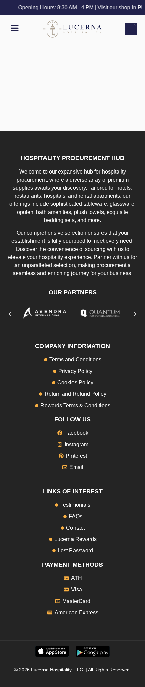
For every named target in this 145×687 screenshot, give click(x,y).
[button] (10, 314)
